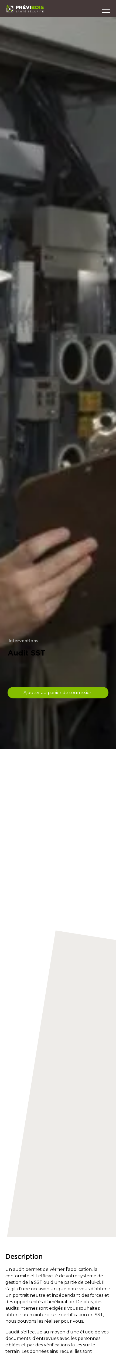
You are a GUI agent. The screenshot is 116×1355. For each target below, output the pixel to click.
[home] (25, 8)
